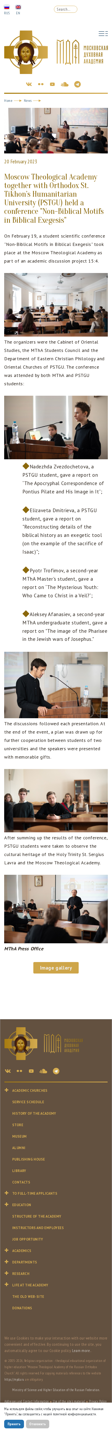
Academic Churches (30, 1090)
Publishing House (28, 1159)
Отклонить (37, 1424)
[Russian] (6, 6)
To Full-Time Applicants (34, 1193)
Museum (19, 1136)
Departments (24, 1262)
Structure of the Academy (36, 1216)
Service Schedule (28, 1102)
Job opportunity (27, 1239)
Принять (14, 1424)
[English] (18, 6)
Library (19, 1171)
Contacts (21, 1182)
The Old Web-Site (28, 1296)
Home (8, 100)
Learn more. (81, 1350)
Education (21, 1205)
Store (17, 1125)
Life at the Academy (30, 1285)
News (28, 100)
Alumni (18, 1148)
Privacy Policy (98, 1401)
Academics (22, 1251)
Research (20, 1274)
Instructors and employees (38, 1228)
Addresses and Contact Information (26, 1401)
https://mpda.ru (14, 1379)
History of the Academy (34, 1113)
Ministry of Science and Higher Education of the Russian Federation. (56, 1390)
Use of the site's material (69, 1401)
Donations (22, 1308)
